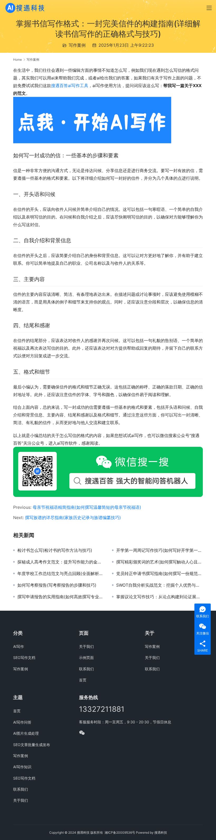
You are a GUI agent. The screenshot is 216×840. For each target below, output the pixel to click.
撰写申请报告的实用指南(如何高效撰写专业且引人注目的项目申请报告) (60, 596)
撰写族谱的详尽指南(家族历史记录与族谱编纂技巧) (73, 517)
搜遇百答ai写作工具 (69, 85)
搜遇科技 (160, 832)
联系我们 (86, 669)
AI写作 (18, 646)
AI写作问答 (22, 722)
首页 (82, 680)
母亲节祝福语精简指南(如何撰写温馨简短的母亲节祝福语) (87, 507)
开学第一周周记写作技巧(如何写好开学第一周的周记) (159, 550)
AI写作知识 (22, 767)
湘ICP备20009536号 (120, 832)
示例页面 (86, 657)
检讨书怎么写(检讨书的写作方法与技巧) (54, 550)
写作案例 (77, 45)
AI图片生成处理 (26, 733)
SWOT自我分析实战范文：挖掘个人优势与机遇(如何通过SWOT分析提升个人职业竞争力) (159, 585)
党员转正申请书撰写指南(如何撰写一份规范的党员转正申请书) (159, 573)
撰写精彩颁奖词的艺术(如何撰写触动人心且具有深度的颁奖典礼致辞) (159, 561)
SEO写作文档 (24, 657)
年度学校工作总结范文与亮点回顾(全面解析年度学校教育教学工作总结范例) (60, 573)
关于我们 (86, 646)
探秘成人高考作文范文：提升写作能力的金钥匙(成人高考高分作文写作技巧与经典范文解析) (60, 561)
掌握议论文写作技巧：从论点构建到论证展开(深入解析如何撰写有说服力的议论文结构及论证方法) (159, 596)
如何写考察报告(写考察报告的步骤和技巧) (56, 585)
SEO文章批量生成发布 (31, 744)
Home (17, 59)
